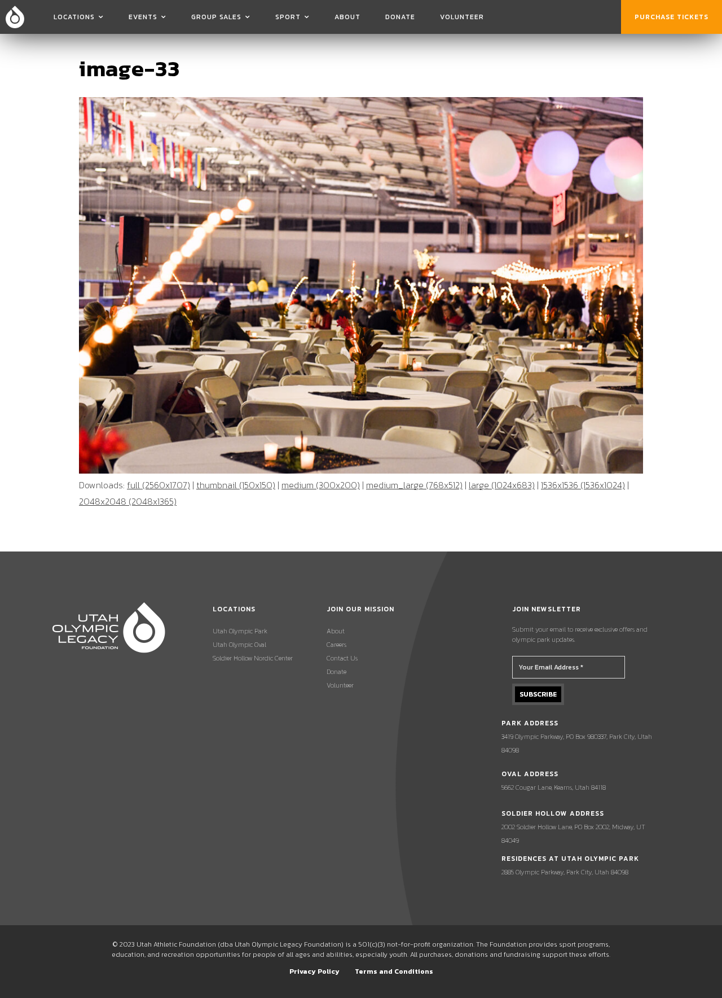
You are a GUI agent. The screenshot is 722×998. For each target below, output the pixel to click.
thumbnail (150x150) (235, 485)
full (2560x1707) (158, 485)
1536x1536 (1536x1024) (583, 485)
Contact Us (342, 658)
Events (143, 17)
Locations (74, 17)
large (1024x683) (502, 485)
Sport (288, 17)
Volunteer (462, 17)
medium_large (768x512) (414, 485)
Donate (400, 17)
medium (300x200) (320, 485)
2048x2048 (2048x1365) (128, 501)
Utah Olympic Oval (239, 645)
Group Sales (216, 17)
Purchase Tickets (671, 17)
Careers (336, 645)
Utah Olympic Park (240, 631)
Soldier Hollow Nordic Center (253, 658)
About (347, 17)
